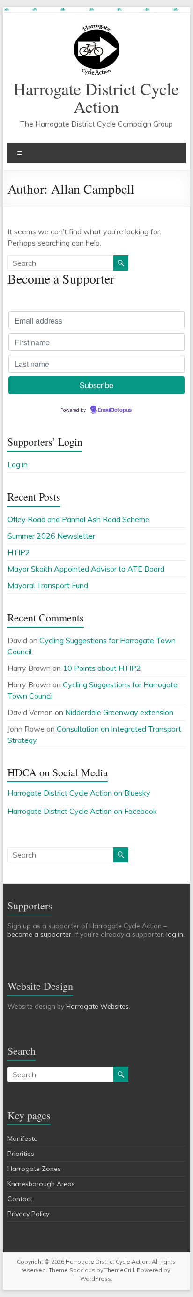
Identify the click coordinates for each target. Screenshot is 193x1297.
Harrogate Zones (34, 1168)
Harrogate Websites (97, 1006)
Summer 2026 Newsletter (51, 536)
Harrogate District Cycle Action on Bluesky (78, 792)
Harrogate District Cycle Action (96, 97)
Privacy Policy (28, 1213)
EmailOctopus (115, 410)
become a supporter (39, 934)
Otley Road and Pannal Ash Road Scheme (78, 519)
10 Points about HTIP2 (102, 668)
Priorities (20, 1153)
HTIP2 (18, 552)
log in (174, 934)
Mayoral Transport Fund (47, 585)
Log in (17, 464)
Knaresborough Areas (41, 1183)
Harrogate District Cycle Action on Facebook (82, 811)
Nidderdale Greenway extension (119, 712)
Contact (19, 1198)
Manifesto (22, 1138)
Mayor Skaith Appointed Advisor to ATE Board (85, 568)
